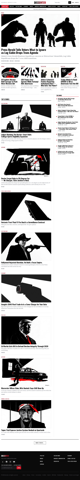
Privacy (28, 475)
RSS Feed (54, 475)
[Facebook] (6, 461)
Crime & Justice (52, 6)
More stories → (40, 442)
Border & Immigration (40, 6)
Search (49, 475)
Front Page (5, 6)
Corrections (38, 475)
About (77, 2)
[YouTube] (14, 461)
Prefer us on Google (74, 475)
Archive (44, 475)
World (31, 6)
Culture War (19, 6)
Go (69, 2)
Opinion (42, 464)
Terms (32, 475)
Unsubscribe (60, 475)
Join (19, 467)
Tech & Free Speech (73, 6)
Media (59, 6)
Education (64, 6)
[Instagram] (10, 461)
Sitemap (66, 475)
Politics (12, 6)
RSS (73, 2)
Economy (26, 6)
